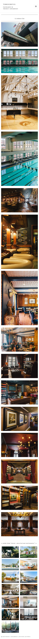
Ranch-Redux (24, 556)
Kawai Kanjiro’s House (26, 619)
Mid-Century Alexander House (9, 569)
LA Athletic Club (6, 606)
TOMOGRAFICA (9, 4)
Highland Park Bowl (25, 594)
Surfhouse (23, 581)
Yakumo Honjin (6, 631)
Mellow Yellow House (26, 569)
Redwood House (6, 556)
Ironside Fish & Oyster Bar (8, 594)
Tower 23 (23, 606)
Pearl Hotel (4, 619)
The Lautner (5, 581)
